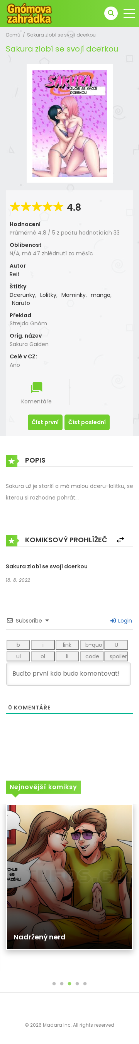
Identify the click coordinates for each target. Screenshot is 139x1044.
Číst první (45, 422)
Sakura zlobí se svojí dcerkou (61, 35)
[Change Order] (120, 540)
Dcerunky (22, 295)
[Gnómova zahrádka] (29, 13)
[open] (129, 13)
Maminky (73, 295)
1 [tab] (54, 984)
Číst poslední (87, 422)
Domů (13, 35)
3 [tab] (69, 984)
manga (100, 295)
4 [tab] (77, 984)
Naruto (21, 303)
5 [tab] (85, 984)
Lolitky (48, 295)
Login (124, 620)
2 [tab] (62, 984)
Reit (15, 274)
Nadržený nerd (40, 937)
